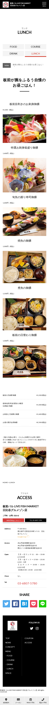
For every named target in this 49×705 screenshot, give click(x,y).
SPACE (8, 673)
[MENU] (44, 3)
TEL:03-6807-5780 (36, 520)
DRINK (13, 53)
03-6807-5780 (27, 583)
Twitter (6, 603)
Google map (22, 537)
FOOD (13, 46)
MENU (8, 651)
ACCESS (28, 642)
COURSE (35, 46)
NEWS (8, 642)
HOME (5, 482)
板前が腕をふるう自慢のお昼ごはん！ (28, 65)
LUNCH (35, 53)
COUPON (29, 638)
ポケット (33, 603)
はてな (24, 603)
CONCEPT (10, 647)
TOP (7, 638)
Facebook (15, 603)
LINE (42, 603)
